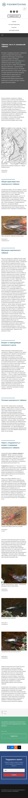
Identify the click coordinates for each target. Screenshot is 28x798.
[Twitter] (19, 747)
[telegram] (11, 12)
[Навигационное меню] (2, 35)
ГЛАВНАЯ (14, 21)
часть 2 (18, 63)
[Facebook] (8, 747)
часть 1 (20, 61)
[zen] (17, 12)
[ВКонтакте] (12, 747)
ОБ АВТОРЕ (14, 27)
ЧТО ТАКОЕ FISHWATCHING (14, 24)
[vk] (14, 12)
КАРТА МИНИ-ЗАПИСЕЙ (14, 30)
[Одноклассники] (16, 747)
